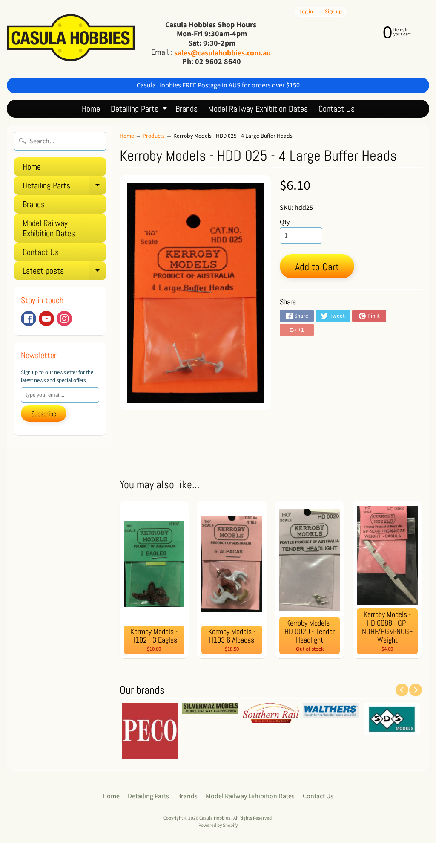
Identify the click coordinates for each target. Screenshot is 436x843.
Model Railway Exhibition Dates (258, 108)
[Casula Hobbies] (71, 38)
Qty (285, 222)
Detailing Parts (140, 110)
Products (154, 136)
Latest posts (64, 272)
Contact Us (336, 108)
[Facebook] (28, 318)
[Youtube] (46, 318)
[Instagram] (64, 318)
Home (91, 108)
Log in (306, 11)
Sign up (333, 11)
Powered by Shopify (218, 825)
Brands (186, 108)
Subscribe (43, 413)
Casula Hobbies (215, 818)
